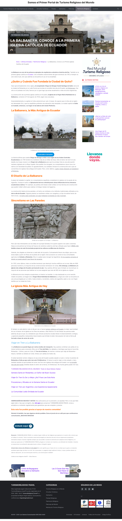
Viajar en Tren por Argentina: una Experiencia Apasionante (34, 387)
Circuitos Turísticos (42, 9)
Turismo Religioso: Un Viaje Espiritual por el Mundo (18, 9)
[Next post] (78, 470)
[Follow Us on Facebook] (82, 489)
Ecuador (30, 74)
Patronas (71, 9)
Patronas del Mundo (52, 504)
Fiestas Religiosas (51, 498)
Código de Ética (106, 514)
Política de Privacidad (94, 514)
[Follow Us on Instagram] (89, 489)
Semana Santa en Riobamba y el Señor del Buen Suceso (33, 373)
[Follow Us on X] (85, 489)
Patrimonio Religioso (83, 9)
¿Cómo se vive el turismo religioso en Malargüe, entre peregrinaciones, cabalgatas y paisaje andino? (101, 90)
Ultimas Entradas (26, 62)
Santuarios (62, 9)
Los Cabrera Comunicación (27, 514)
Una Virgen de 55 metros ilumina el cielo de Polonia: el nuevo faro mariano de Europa (102, 133)
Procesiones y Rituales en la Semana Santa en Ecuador (32, 382)
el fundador (77, 514)
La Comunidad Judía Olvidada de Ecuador (27, 392)
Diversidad (69, 514)
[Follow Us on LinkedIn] (92, 489)
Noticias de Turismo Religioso (55, 507)
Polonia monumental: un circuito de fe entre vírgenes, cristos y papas (102, 103)
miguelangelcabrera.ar (26, 498)
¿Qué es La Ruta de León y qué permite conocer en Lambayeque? (103, 118)
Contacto (95, 9)
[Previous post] (11, 470)
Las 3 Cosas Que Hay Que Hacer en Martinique (60, 471)
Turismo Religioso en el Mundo (55, 489)
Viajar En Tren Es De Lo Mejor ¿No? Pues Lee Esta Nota (33, 377)
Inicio (18, 62)
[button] (118, 9)
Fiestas (54, 9)
